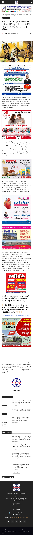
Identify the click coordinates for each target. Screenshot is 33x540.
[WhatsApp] (18, 37)
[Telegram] (14, 37)
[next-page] (5, 425)
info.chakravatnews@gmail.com (19, 517)
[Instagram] (12, 521)
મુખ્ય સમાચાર (7, 14)
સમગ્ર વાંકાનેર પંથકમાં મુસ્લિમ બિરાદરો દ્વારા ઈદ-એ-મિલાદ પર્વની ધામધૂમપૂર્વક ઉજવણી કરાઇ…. (21, 410)
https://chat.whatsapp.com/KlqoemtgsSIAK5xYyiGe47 (16, 315)
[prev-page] (2, 425)
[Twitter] (11, 37)
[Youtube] (24, 521)
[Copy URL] (22, 37)
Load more (16, 472)
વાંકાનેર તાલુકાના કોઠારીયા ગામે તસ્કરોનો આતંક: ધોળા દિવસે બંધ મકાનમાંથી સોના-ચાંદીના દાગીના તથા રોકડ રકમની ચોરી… (20, 419)
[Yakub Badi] (3, 33)
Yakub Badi (7, 33)
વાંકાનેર (9, 18)
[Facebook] (7, 37)
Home (3, 14)
